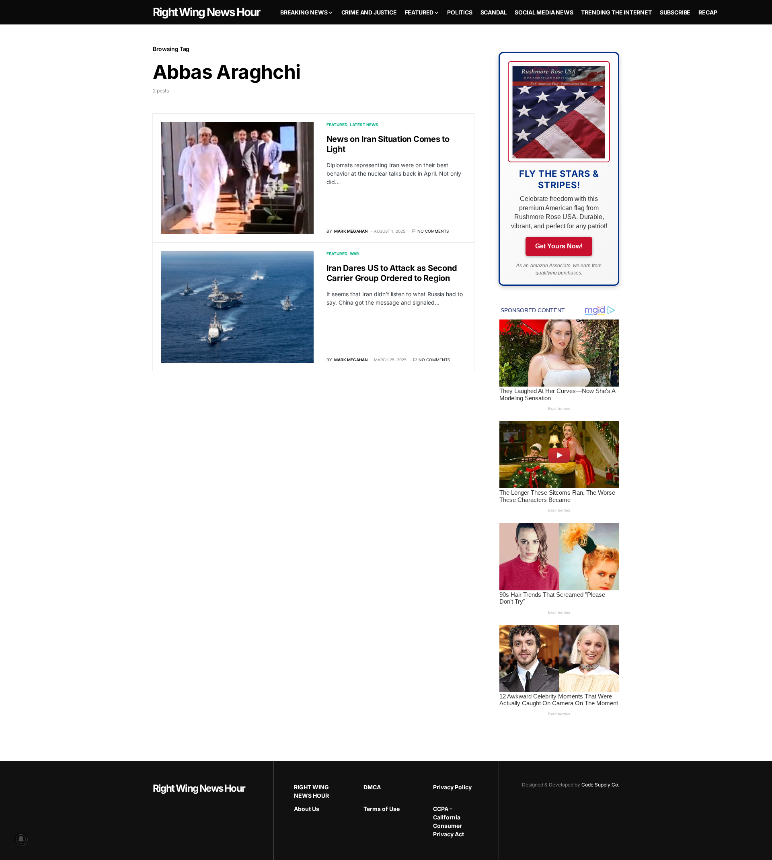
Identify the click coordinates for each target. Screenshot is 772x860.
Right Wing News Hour (199, 788)
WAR (354, 253)
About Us (306, 808)
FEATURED (336, 124)
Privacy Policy (452, 787)
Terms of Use (381, 808)
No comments (433, 231)
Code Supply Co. (600, 785)
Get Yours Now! (559, 246)
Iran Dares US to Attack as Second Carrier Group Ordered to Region (391, 273)
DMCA (372, 787)
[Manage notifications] (20, 839)
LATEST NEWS (364, 124)
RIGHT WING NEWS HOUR (311, 791)
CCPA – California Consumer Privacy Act (448, 821)
